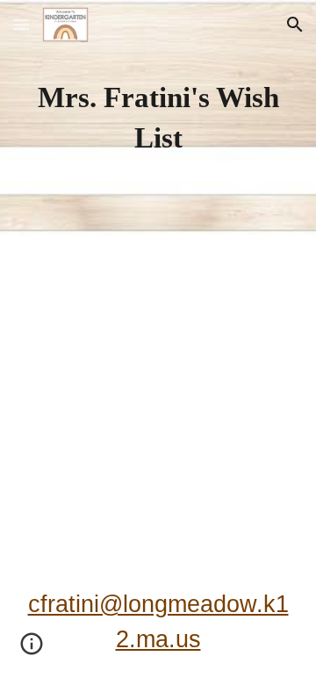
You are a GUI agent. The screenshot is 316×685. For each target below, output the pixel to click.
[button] (21, 24)
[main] (158, 117)
